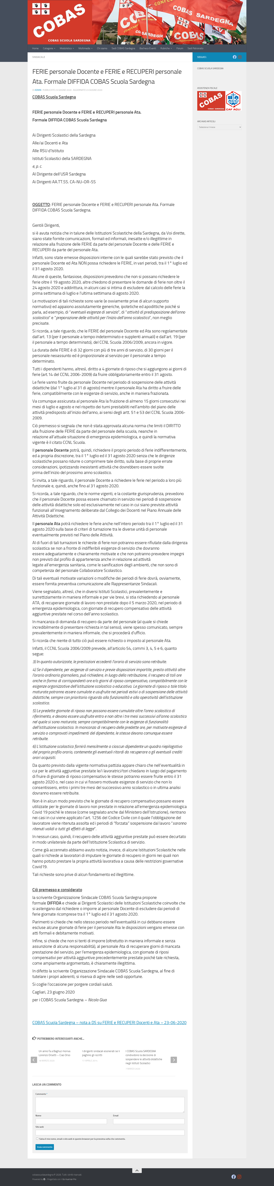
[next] (174, 1060)
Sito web (40, 1127)
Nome (38, 1115)
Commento (41, 1094)
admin (38, 90)
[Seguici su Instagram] (240, 57)
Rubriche (165, 48)
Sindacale (38, 57)
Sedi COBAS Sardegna (123, 48)
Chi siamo (102, 48)
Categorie (48, 48)
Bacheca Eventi (148, 48)
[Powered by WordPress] (44, 1179)
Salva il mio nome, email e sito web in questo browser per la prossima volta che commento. (82, 1139)
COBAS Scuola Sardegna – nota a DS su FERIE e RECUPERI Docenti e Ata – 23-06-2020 (109, 1022)
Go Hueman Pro (69, 1179)
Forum (179, 48)
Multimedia (84, 48)
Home (35, 48)
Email (115, 1115)
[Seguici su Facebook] (235, 57)
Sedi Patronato (195, 48)
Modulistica (66, 48)
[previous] (34, 1060)
